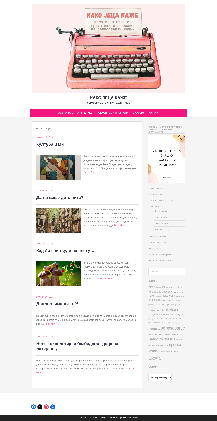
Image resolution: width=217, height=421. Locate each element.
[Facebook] (33, 407)
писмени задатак (171, 334)
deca (151, 287)
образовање (173, 328)
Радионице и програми (112, 113)
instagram (169, 287)
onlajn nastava (156, 299)
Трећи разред (161, 223)
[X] (40, 407)
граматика (174, 314)
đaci (163, 310)
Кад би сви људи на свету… (65, 250)
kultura (160, 292)
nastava (168, 291)
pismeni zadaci (177, 300)
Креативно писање (157, 236)
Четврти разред (161, 229)
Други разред (160, 211)
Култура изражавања (158, 242)
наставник (176, 318)
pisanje (167, 300)
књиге (157, 319)
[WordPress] (53, 407)
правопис (155, 338)
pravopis (166, 304)
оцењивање (159, 334)
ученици (168, 352)
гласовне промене (162, 314)
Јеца (50, 137)
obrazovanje (169, 295)
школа (154, 358)
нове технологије (154, 322)
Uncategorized (155, 194)
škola (169, 309)
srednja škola (176, 305)
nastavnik (158, 296)
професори (152, 345)
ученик (160, 352)
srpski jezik (154, 309)
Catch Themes (132, 417)
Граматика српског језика (160, 200)
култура (151, 319)
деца (180, 314)
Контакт (154, 113)
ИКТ (176, 310)
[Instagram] (46, 407)
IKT (163, 287)
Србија (151, 314)
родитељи (163, 345)
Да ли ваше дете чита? (59, 197)
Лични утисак (154, 248)
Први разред (160, 217)
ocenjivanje (180, 296)
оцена (150, 334)
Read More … (91, 172)
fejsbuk (158, 287)
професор (179, 339)
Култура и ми (50, 144)
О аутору (138, 113)
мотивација (165, 318)
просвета (169, 338)
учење (175, 352)
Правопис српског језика (160, 254)
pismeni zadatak (154, 305)
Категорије (65, 113)
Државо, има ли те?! (57, 304)
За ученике (84, 113)
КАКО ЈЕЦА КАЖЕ (108, 97)
